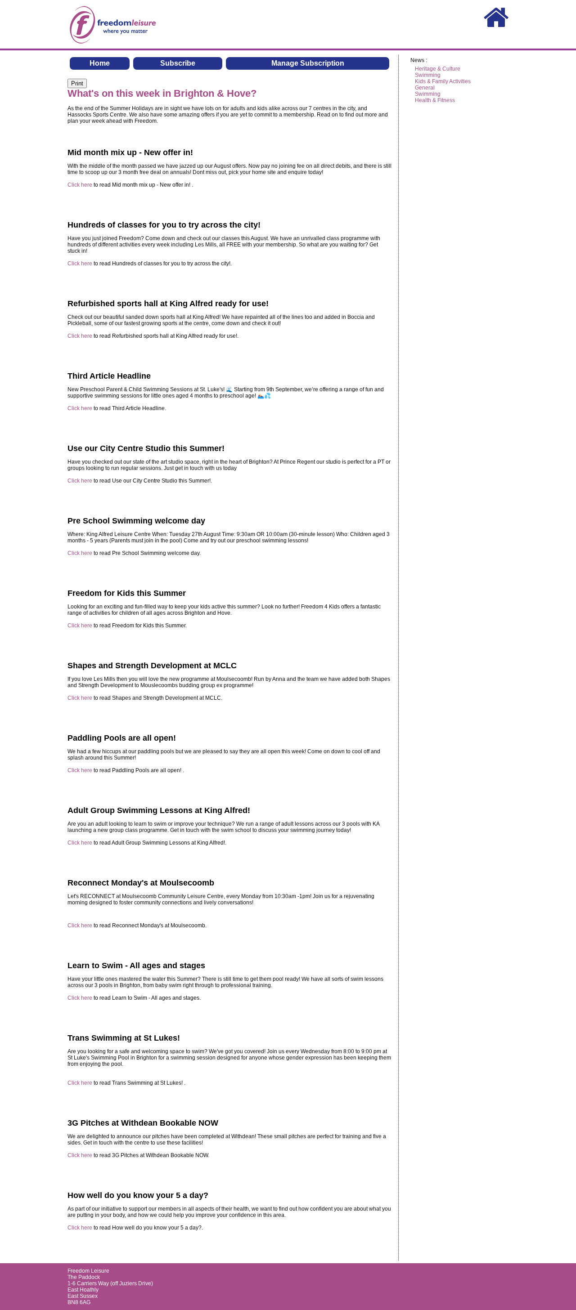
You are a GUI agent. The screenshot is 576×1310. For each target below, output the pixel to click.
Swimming (428, 75)
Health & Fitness (435, 100)
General (425, 88)
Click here (80, 185)
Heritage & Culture (437, 69)
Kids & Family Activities (443, 81)
